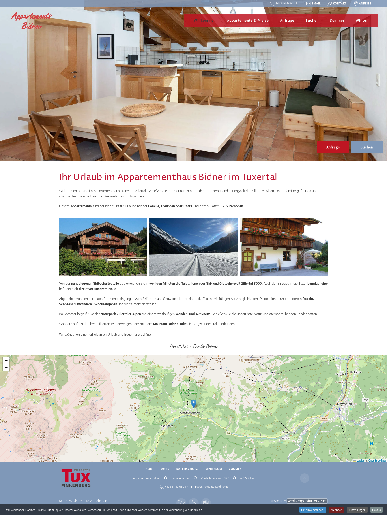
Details (376, 510)
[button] (103, 247)
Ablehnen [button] (336, 510)
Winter (362, 20)
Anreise (365, 3)
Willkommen (205, 20)
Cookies (235, 469)
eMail (316, 3)
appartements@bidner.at (212, 486)
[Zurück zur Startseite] (31, 20)
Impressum (213, 469)
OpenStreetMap (377, 460)
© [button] (60, 501)
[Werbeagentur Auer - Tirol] (307, 500)
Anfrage (287, 20)
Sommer (337, 20)
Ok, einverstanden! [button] (312, 510)
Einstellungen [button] (357, 510)
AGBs (165, 469)
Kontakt (340, 3)
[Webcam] (181, 503)
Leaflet (360, 460)
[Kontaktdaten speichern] (206, 503)
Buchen (312, 20)
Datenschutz (187, 469)
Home (150, 469)
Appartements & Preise (248, 20)
